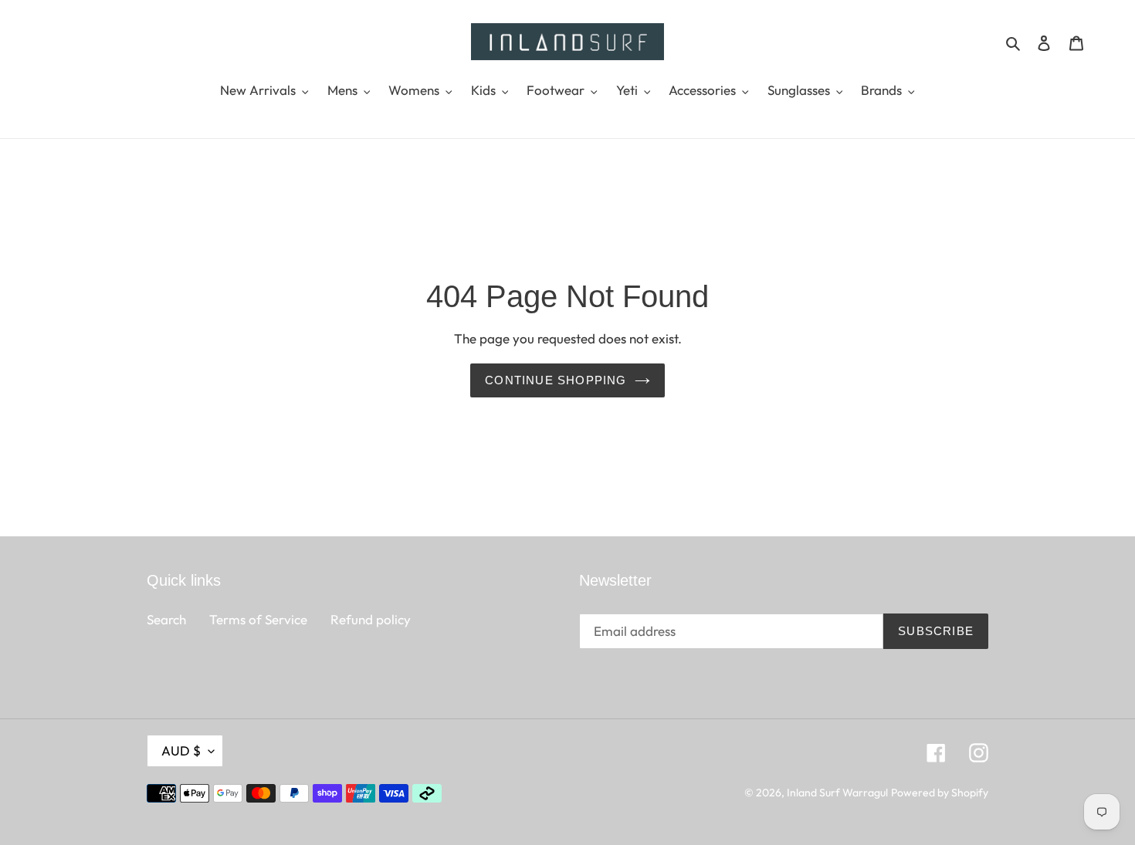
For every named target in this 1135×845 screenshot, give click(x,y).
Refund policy (370, 619)
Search (166, 619)
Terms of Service (258, 619)
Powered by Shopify (939, 792)
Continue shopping (555, 380)
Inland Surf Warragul (837, 792)
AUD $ (181, 750)
